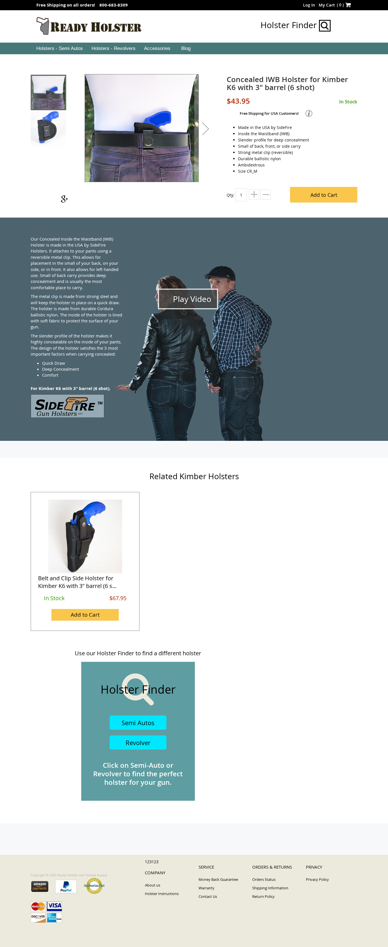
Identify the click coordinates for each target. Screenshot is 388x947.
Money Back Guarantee (218, 879)
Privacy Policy (317, 879)
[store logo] (89, 26)
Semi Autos (138, 723)
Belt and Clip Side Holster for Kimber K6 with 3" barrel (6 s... (77, 582)
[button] (205, 128)
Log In (309, 5)
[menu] (194, 48)
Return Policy (263, 896)
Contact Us (208, 896)
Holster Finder (289, 25)
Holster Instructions (162, 893)
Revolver (138, 743)
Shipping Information (270, 887)
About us (152, 885)
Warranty (206, 887)
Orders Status (264, 879)
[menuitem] (59, 48)
